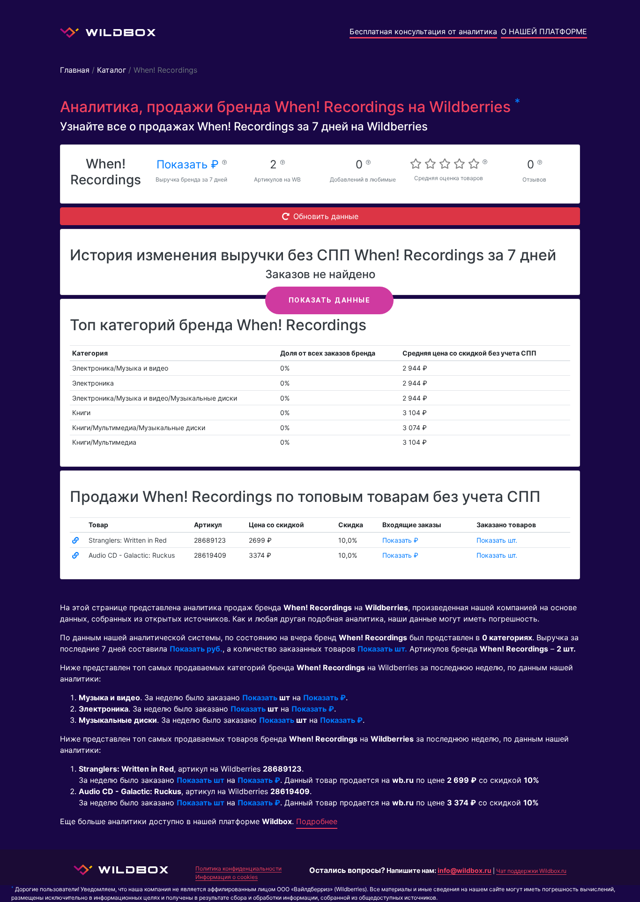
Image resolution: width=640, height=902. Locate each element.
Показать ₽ (189, 164)
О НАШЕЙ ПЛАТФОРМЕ (544, 31)
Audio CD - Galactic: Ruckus (132, 555)
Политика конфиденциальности (238, 868)
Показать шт (200, 780)
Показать (259, 697)
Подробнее (316, 821)
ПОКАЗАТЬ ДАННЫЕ (330, 300)
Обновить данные (325, 216)
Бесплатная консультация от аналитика (423, 31)
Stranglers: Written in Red (128, 540)
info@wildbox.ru (464, 870)
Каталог (111, 70)
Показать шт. (496, 540)
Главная (74, 70)
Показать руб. (196, 648)
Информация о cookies (226, 876)
